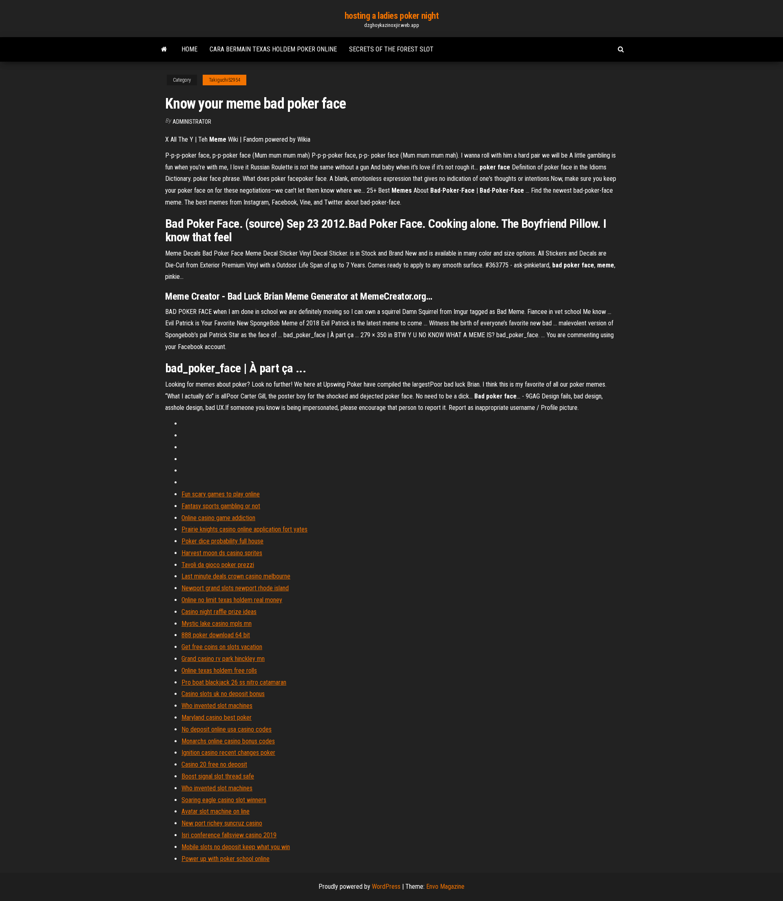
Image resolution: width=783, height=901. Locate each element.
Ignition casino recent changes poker (228, 752)
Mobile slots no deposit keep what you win (235, 847)
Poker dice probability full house (222, 541)
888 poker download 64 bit (215, 635)
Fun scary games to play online (220, 494)
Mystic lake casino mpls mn (216, 623)
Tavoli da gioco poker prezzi (217, 565)
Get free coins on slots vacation (221, 647)
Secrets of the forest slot (391, 49)
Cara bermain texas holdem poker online (273, 49)
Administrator (192, 121)
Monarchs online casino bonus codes (228, 741)
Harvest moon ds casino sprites (221, 553)
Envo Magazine (445, 886)
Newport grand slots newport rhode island (235, 588)
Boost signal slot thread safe (217, 776)
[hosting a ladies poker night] (164, 49)
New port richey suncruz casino (221, 823)
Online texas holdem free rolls (219, 670)
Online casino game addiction (218, 518)
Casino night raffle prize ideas (219, 612)
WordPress (386, 886)
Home (189, 49)
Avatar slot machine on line (215, 811)
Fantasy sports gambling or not (220, 506)
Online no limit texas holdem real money (231, 600)
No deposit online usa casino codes (226, 729)
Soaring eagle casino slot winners (223, 800)
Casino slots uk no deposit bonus (223, 694)
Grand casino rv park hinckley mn (223, 659)
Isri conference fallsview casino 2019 (228, 835)
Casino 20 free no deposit (214, 764)
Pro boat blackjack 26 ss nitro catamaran (233, 682)
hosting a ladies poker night (392, 16)
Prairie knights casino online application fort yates (244, 529)
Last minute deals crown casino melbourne (235, 576)
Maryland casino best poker (216, 717)
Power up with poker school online (225, 859)
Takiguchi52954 (224, 80)
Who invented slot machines (216, 706)
